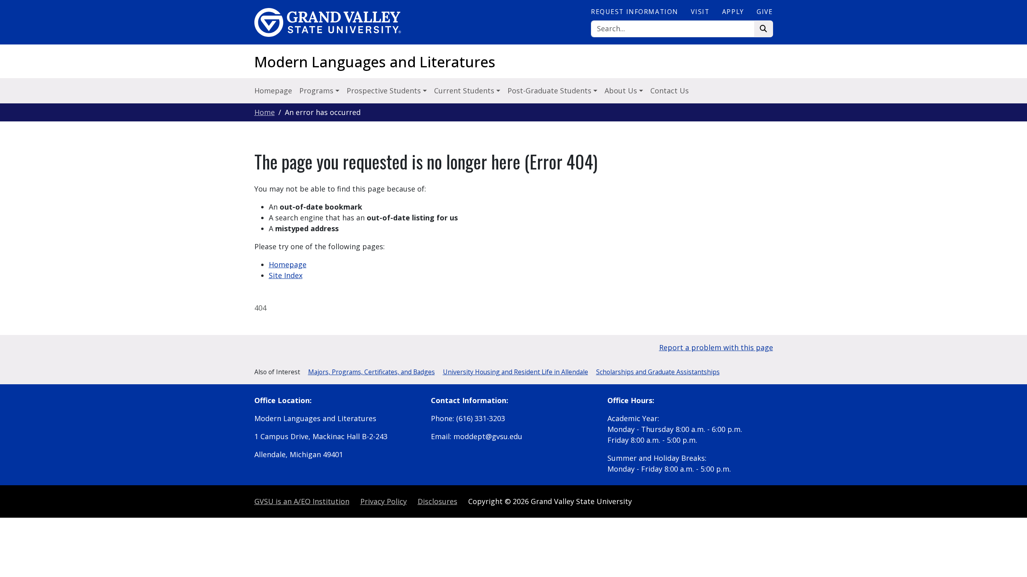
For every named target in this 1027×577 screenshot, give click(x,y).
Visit (700, 11)
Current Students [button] (465, 90)
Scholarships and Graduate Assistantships (658, 371)
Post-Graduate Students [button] (550, 90)
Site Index (285, 275)
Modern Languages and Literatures (374, 62)
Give (765, 11)
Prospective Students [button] (385, 90)
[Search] (763, 29)
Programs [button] (317, 90)
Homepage (273, 90)
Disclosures (437, 501)
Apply (733, 11)
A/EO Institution (301, 501)
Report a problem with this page (716, 347)
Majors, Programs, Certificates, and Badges (371, 371)
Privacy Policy (383, 501)
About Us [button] (622, 90)
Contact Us (669, 90)
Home (264, 112)
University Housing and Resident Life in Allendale (515, 371)
